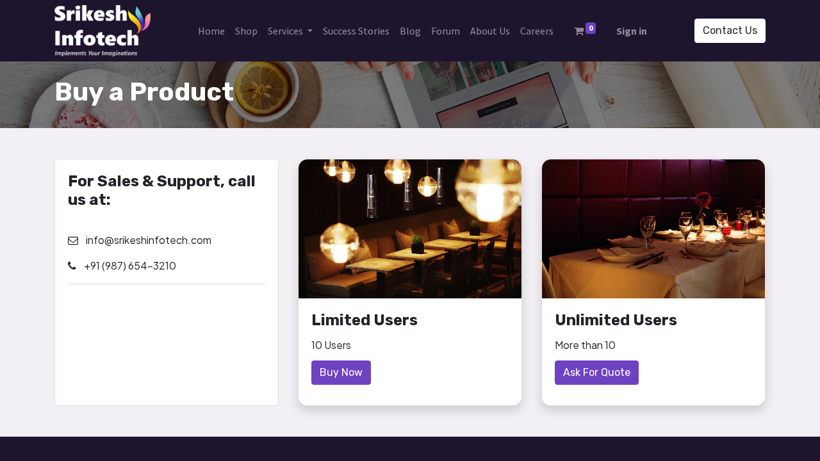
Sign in (631, 30)
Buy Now (341, 372)
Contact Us (730, 30)
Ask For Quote (596, 372)
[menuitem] (211, 31)
